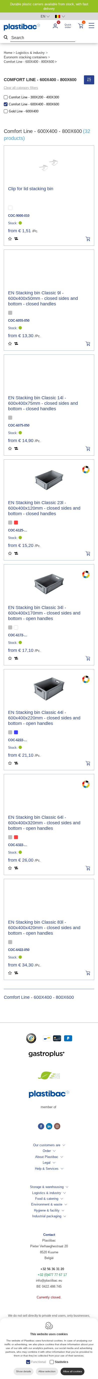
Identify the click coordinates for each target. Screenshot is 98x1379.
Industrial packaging (46, 1216)
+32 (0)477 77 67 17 (52, 1275)
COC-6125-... (17, 530)
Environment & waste (46, 1204)
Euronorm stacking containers (25, 57)
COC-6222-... (17, 740)
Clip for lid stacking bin (30, 188)
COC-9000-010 (18, 216)
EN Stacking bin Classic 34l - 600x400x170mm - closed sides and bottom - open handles (44, 613)
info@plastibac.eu (49, 1280)
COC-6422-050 (18, 950)
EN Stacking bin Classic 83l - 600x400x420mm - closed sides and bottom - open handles (44, 928)
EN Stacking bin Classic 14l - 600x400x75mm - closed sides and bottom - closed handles (43, 403)
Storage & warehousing (47, 1187)
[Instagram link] (57, 1126)
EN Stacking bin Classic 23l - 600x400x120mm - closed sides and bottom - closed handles (44, 508)
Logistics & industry (30, 53)
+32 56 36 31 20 (52, 1269)
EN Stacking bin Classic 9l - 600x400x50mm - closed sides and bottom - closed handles (43, 298)
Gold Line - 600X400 (23, 111)
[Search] (6, 38)
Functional (38, 1362)
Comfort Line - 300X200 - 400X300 (34, 97)
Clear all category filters (21, 88)
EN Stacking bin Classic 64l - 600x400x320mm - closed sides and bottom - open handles (44, 823)
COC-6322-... (17, 845)
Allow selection (47, 1371)
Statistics (61, 1362)
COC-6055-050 (18, 320)
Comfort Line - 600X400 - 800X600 (34, 104)
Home (8, 53)
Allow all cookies (72, 1371)
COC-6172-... (17, 635)
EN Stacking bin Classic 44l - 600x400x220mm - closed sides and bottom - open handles (44, 718)
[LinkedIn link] (50, 1126)
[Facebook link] (42, 1126)
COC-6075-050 (18, 425)
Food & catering (46, 1199)
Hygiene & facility (47, 1210)
